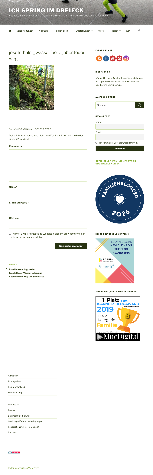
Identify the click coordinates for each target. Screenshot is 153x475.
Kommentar (17, 146)
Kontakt (12, 410)
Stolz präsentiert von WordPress (23, 468)
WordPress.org (15, 392)
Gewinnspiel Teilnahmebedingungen (25, 421)
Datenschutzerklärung (18, 415)
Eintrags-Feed (14, 381)
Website (14, 218)
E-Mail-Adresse (19, 202)
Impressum (13, 404)
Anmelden (13, 375)
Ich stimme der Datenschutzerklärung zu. (118, 142)
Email (98, 132)
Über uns (12, 432)
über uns (117, 85)
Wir (128, 30)
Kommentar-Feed (16, 387)
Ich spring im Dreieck (46, 10)
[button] (139, 30)
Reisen (114, 30)
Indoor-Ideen (62, 30)
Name (13, 187)
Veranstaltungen (25, 30)
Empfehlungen (83, 30)
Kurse (101, 30)
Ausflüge (43, 30)
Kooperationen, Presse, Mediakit (23, 427)
